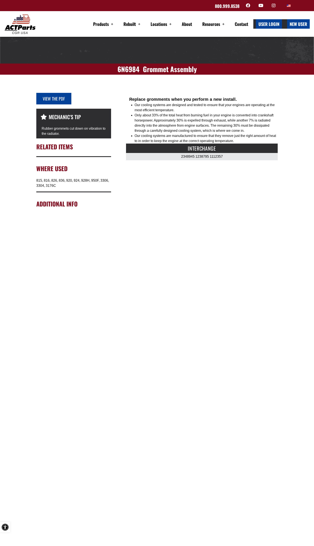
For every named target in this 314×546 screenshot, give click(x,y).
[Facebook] (248, 5)
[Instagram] (273, 5)
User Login (268, 24)
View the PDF (54, 98)
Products (101, 24)
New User (298, 24)
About (187, 24)
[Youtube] (261, 5)
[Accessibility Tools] (5, 527)
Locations (159, 24)
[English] (289, 6)
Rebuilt (129, 24)
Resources (211, 24)
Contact (241, 24)
